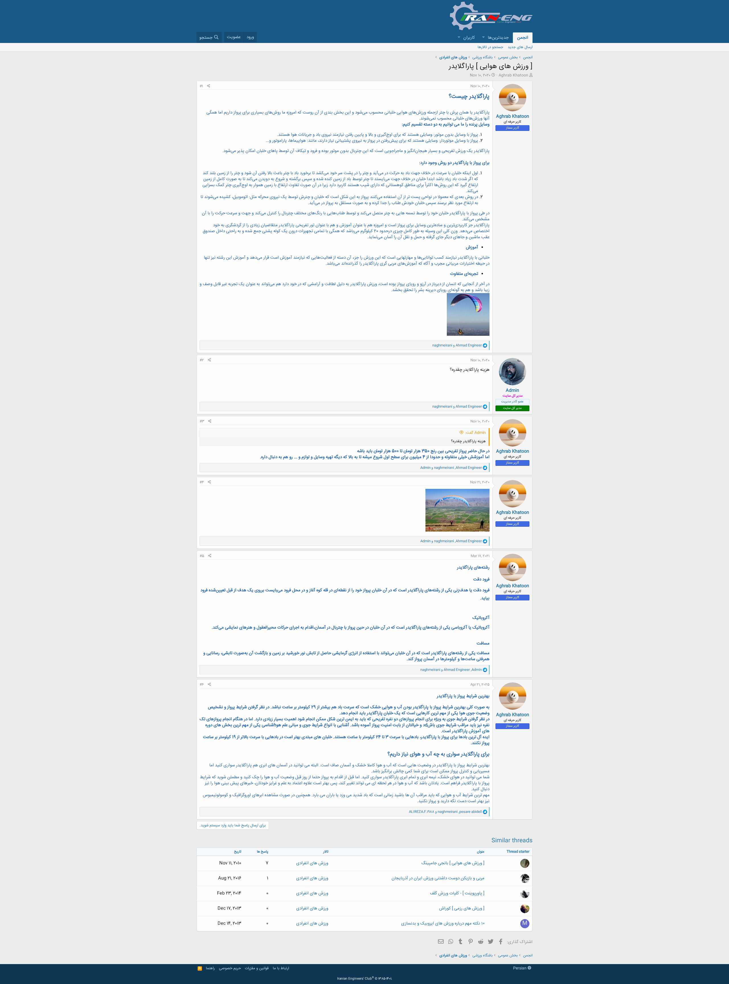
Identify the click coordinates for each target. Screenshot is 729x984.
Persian (520, 968)
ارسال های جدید (520, 47)
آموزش (346, 225)
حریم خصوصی (230, 968)
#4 (202, 482)
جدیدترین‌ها (498, 37)
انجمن (522, 37)
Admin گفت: (475, 433)
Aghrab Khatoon (513, 75)
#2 (202, 360)
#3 (202, 421)
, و (451, 468)
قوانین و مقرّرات (257, 968)
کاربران (469, 37)
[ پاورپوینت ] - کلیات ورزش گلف (457, 893)
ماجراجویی (393, 151)
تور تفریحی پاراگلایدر (296, 225)
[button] (483, 37)
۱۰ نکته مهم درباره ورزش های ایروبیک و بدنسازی (442, 923)
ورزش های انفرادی (312, 863)
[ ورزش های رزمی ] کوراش (461, 908)
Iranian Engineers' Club (364, 978)
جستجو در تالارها (490, 47)
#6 (202, 684)
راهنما (210, 968)
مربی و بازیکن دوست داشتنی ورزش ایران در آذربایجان (438, 878)
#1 (201, 86)
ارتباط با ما (281, 968)
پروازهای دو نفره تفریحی (393, 719)
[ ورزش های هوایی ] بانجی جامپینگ (452, 863)
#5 (202, 556)
